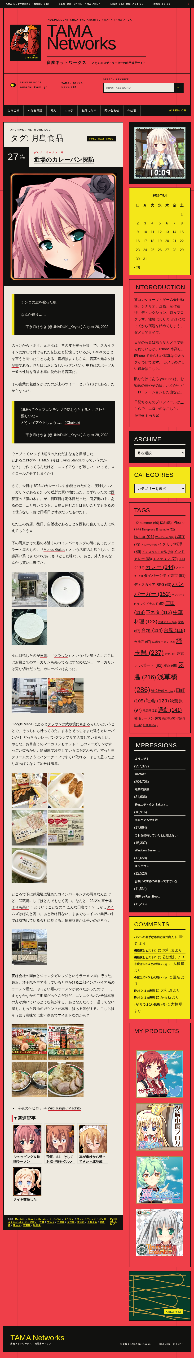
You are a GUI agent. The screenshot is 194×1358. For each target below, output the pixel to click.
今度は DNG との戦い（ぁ (151, 964)
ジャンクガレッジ (54, 976)
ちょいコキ (55, 1219)
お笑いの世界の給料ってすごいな (156, 881)
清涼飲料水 (163, 691)
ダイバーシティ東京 (164, 575)
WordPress (164, 537)
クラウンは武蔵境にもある (69, 724)
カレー (160, 567)
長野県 (169, 718)
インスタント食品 (157, 552)
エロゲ (69, 110)
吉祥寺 (142, 642)
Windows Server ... (147, 850)
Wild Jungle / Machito (64, 1108)
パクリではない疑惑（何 (149, 1004)
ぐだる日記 (35, 110)
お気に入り (89, 110)
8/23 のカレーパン (48, 486)
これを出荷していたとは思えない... (157, 835)
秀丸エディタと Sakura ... (151, 804)
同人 (54, 110)
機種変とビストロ (145, 950)
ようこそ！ (142, 758)
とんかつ (149, 544)
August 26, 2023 (95, 327)
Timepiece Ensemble (158, 529)
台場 (152, 630)
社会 (157, 700)
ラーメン (51, 152)
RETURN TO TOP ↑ (171, 1344)
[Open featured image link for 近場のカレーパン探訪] (63, 226)
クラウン (61, 655)
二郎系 (60, 1222)
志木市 (80, 1222)
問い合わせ (112, 110)
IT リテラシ (142, 865)
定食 (170, 654)
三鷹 (43, 655)
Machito (20, 1219)
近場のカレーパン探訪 (64, 159)
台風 (174, 630)
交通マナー (167, 622)
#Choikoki (72, 423)
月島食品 (92, 1222)
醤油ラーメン (147, 718)
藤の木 (31, 499)
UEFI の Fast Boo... (147, 896)
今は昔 (132, 110)
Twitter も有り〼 (146, 415)
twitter (144, 536)
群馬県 (150, 710)
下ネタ (50, 1222)
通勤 (170, 710)
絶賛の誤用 (142, 789)
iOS (166, 523)
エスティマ (165, 559)
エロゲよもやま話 (146, 820)
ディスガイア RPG (152, 585)
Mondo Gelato (54, 550)
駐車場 (36, 1225)
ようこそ (14, 110)
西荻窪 (27, 1225)
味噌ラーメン (163, 642)
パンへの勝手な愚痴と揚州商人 (154, 937)
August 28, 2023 (95, 435)
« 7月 (137, 267)
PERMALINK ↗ (114, 1221)
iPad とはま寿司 (144, 990)
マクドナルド (152, 603)
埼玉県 (71, 1222)
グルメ (38, 152)
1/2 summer (146, 523)
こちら (153, 369)
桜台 (170, 665)
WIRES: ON (177, 110)
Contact (140, 774)
